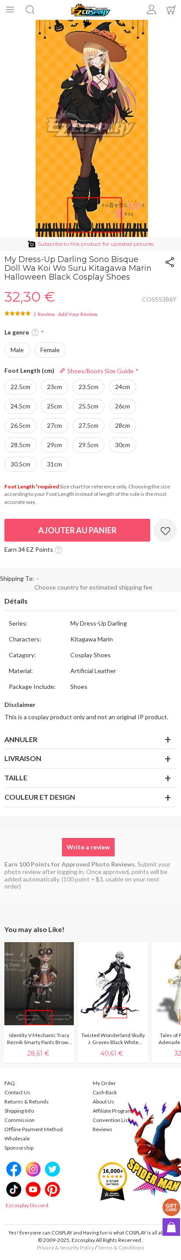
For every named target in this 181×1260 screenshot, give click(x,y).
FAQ (9, 1083)
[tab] (90, 601)
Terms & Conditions (121, 1247)
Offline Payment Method (33, 1129)
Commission (19, 1120)
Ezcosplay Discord (27, 1205)
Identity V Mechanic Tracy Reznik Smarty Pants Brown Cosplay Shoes (39, 1039)
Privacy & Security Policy (65, 1247)
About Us (103, 1101)
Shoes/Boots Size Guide (100, 371)
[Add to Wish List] (165, 530)
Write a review (88, 847)
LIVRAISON (22, 758)
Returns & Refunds (26, 1101)
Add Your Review (78, 314)
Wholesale (17, 1138)
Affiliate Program (113, 1110)
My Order (104, 1083)
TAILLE (15, 777)
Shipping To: (17, 578)
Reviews (102, 1129)
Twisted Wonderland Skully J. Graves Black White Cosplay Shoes (113, 1039)
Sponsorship (18, 1147)
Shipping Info (19, 1110)
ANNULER (20, 739)
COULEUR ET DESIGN (39, 797)
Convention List (111, 1120)
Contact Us (17, 1092)
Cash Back (105, 1092)
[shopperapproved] (112, 1181)
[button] (35, 333)
